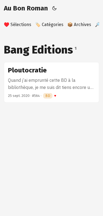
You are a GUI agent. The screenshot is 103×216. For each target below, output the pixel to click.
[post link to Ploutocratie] (51, 82)
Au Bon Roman (26, 8)
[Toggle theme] (54, 8)
